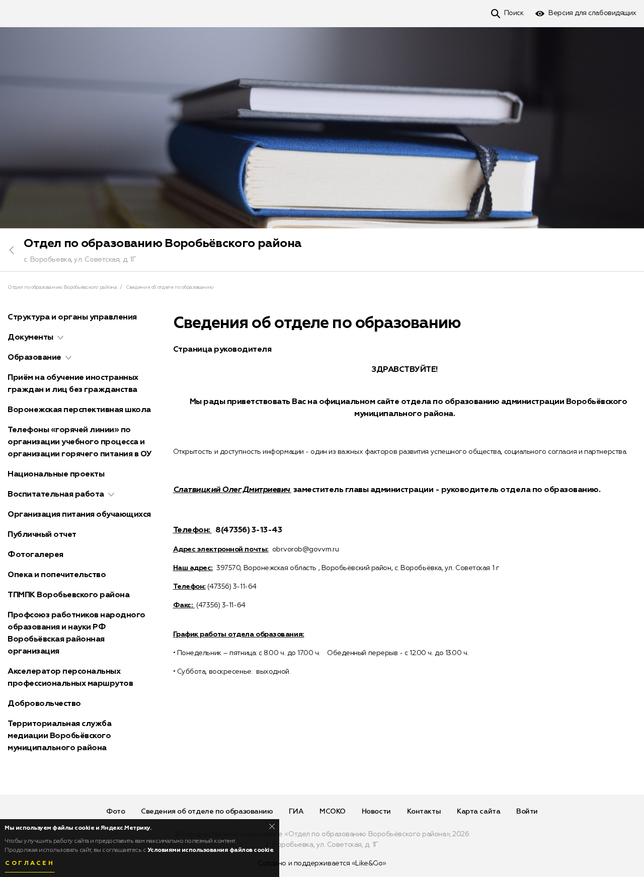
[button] (60, 338)
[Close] (272, 826)
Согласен (29, 863)
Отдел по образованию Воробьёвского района (162, 243)
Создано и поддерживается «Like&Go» (322, 863)
